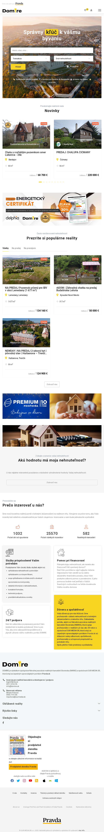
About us (16, 807)
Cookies (69, 807)
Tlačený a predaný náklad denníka (52, 793)
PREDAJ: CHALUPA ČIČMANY (73, 152)
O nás (15, 793)
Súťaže (88, 793)
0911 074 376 (11, 684)
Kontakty (24, 793)
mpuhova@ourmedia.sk (15, 697)
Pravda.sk (91, 633)
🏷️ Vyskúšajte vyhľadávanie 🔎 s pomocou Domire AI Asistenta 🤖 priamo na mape (50, 79)
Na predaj (16, 248)
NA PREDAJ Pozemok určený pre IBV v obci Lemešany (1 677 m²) (26, 289)
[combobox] (52, 50)
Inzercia (34, 793)
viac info (81, 830)
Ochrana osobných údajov (52, 798)
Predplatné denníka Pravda (23, 766)
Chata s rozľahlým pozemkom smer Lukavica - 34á (25, 153)
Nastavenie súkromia (83, 807)
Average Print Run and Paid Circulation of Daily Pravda (42, 807)
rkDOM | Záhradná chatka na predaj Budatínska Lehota (76, 289)
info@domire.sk (12, 686)
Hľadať (18, 67)
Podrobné (74, 66)
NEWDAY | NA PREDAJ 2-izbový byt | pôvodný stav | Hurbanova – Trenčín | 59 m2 (26, 352)
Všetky (6, 248)
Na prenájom (30, 248)
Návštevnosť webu (76, 793)
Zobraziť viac (52, 384)
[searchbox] (52, 50)
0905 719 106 (11, 695)
